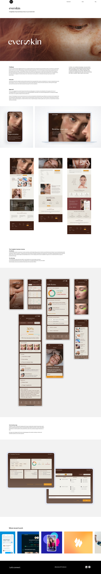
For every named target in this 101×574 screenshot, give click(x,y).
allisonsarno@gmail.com (60, 566)
